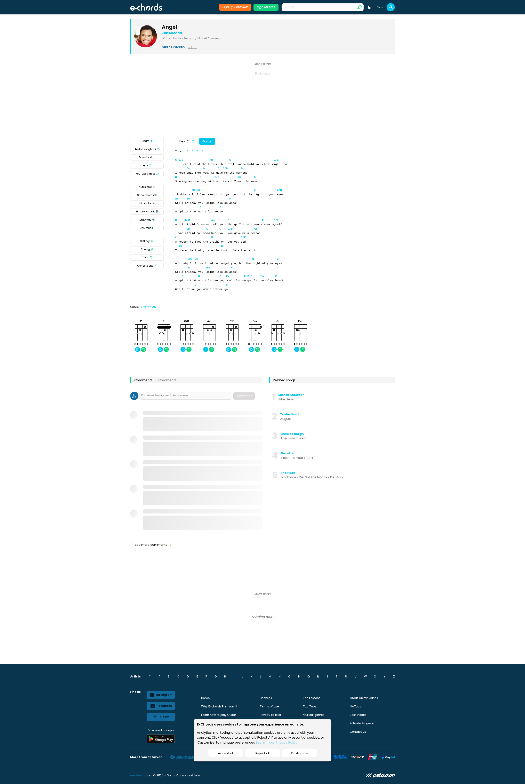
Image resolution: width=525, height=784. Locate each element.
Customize (299, 753)
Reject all (262, 753)
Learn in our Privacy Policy (277, 742)
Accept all (225, 753)
